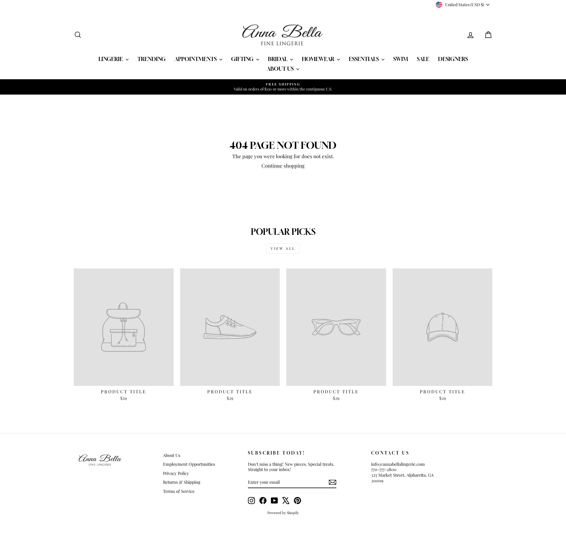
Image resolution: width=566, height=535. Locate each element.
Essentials (364, 59)
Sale (423, 59)
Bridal (278, 59)
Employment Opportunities (189, 464)
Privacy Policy (176, 473)
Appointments (196, 59)
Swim (400, 59)
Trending (151, 59)
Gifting (243, 59)
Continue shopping (283, 165)
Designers (453, 59)
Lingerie (111, 59)
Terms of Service (179, 491)
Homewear (318, 59)
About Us (281, 68)
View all (283, 248)
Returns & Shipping (181, 482)
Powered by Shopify (283, 512)
